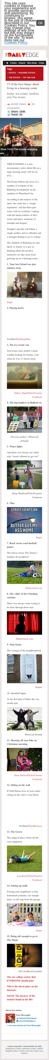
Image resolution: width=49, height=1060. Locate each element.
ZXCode (22, 971)
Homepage (7, 63)
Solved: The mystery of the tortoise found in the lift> (21, 997)
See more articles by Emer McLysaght (25, 1025)
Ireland (22, 63)
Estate (12, 73)
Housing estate (27, 73)
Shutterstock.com (24, 638)
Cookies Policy (15, 42)
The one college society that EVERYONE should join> (21, 978)
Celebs (13, 63)
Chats (41, 63)
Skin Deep (32, 63)
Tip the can (29, 77)
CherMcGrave (35, 825)
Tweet (16, 114)
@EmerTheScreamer (28, 1018)
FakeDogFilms (23, 339)
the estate (14, 77)
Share (17, 111)
